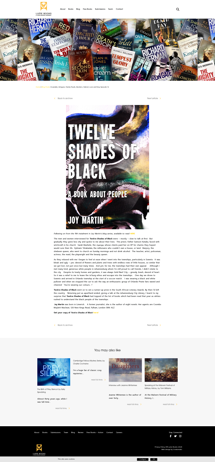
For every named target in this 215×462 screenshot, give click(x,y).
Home (38, 87)
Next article (152, 99)
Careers (119, 432)
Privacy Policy (160, 447)
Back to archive (65, 99)
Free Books (87, 9)
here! (95, 312)
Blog (78, 9)
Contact (119, 9)
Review (80, 432)
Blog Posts (46, 87)
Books (70, 9)
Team (110, 9)
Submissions (100, 9)
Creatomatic (177, 449)
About (62, 9)
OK (154, 459)
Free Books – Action (95, 432)
